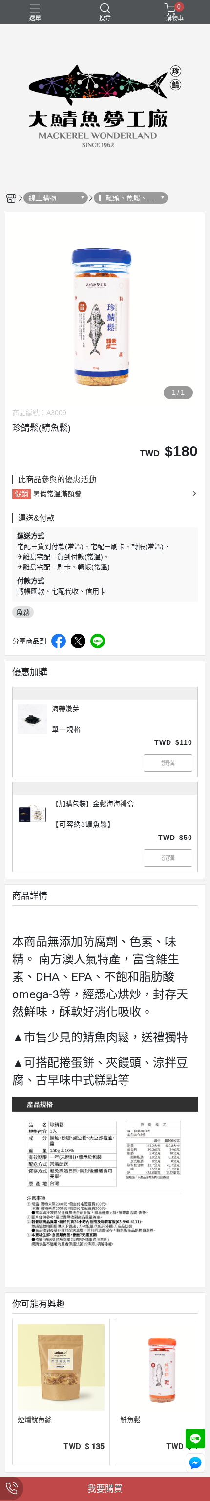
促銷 (21, 494)
